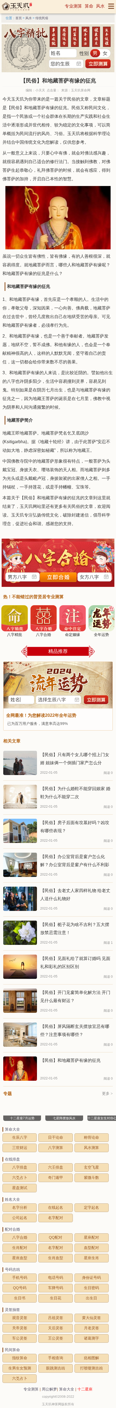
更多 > (107, 1094)
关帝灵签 (19, 1328)
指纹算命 (19, 1358)
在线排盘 (12, 1159)
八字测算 (55, 1147)
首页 (18, 18)
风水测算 (91, 1147)
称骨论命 (91, 1137)
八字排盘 (19, 1167)
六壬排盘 (55, 1167)
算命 (89, 6)
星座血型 (19, 1258)
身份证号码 (91, 1277)
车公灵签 (19, 1338)
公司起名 (19, 1218)
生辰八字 (19, 1137)
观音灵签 (19, 1318)
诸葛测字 (91, 1338)
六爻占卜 (19, 1177)
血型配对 (91, 1247)
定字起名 (91, 1207)
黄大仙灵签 (91, 1318)
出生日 (91, 1298)
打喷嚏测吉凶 (91, 1368)
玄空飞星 (91, 1167)
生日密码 (91, 1288)
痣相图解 (91, 1358)
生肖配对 (19, 1247)
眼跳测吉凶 (55, 1368)
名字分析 (19, 1207)
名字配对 (55, 1218)
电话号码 (55, 1277)
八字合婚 (19, 1237)
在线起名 (55, 1207)
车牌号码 (55, 1288)
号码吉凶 (12, 1269)
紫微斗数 (91, 1177)
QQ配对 (55, 1237)
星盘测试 (19, 1188)
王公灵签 (55, 1338)
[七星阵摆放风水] (64, 1101)
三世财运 (19, 1147)
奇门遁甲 (55, 1177)
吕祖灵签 (55, 1318)
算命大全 (12, 1129)
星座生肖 (91, 1258)
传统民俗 (41, 18)
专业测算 (73, 6)
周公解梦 (49, 1389)
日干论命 (55, 1137)
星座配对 (91, 1237)
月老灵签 (91, 1328)
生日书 (19, 1298)
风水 (100, 6)
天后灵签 (55, 1328)
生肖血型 (55, 1258)
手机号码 (19, 1277)
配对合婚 (12, 1229)
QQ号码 (19, 1288)
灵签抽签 (12, 1309)
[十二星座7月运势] (22, 1101)
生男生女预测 (19, 1368)
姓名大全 (12, 1199)
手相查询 (55, 1358)
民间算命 (12, 1350)
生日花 (55, 1298)
